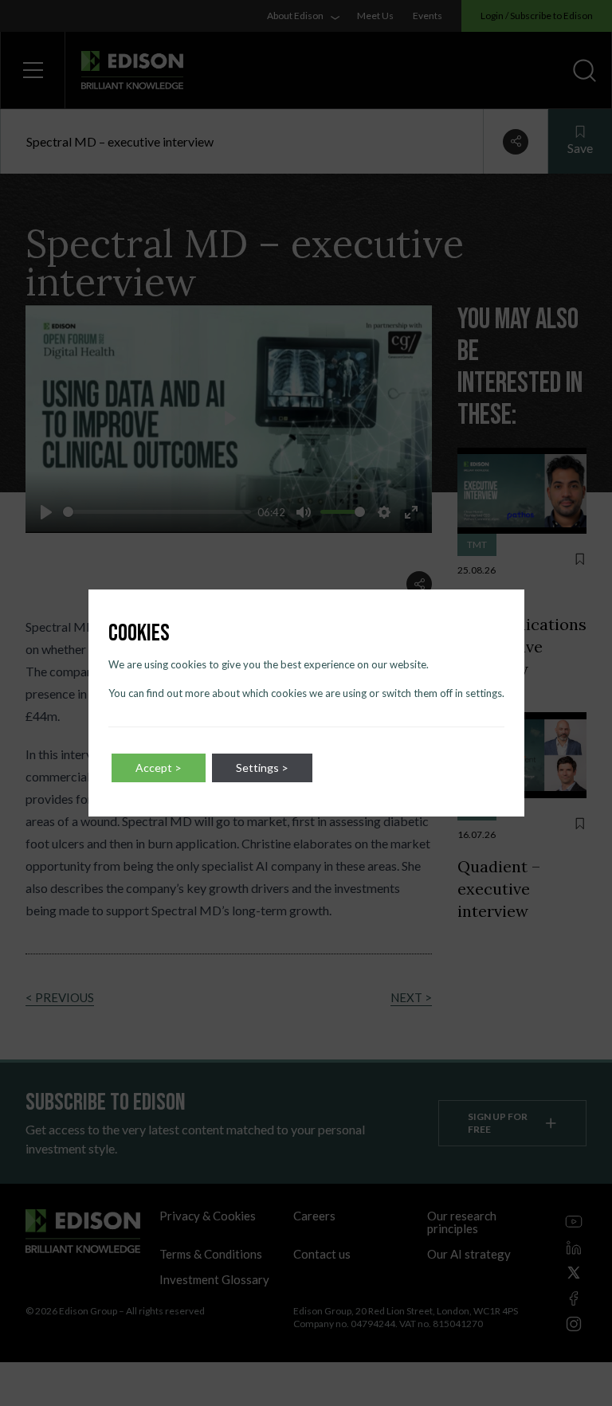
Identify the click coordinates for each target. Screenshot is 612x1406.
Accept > (158, 767)
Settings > (262, 767)
